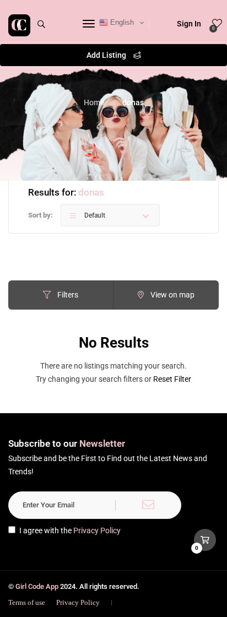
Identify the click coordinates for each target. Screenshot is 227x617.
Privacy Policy (97, 530)
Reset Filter (172, 379)
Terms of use (26, 602)
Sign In (189, 23)
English (121, 22)
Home (94, 102)
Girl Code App (36, 586)
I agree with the (70, 530)
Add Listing (107, 55)
